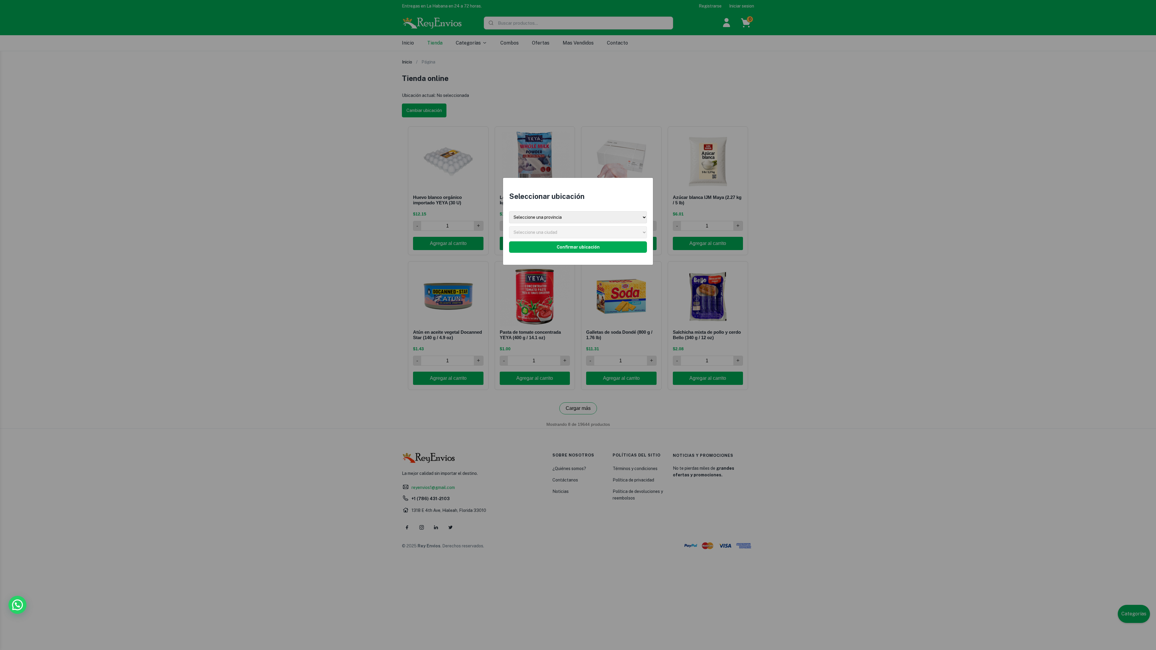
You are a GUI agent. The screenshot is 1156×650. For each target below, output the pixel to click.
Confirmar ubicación (578, 247)
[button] (17, 605)
